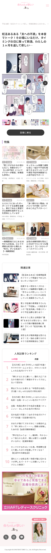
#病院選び (11, 178)
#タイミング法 (31, 178)
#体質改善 (5, 254)
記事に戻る (25, 132)
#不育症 (4, 178)
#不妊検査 (41, 181)
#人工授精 (40, 178)
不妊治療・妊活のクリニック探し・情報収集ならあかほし (24, 24)
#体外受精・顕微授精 (9, 216)
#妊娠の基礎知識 (31, 252)
